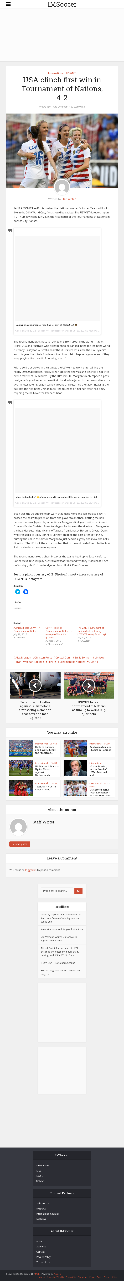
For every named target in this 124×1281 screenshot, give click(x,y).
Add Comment (60, 106)
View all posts (20, 844)
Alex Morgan (23, 657)
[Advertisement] (65, 35)
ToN (50, 662)
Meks (38, 1273)
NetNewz (41, 1219)
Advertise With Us (55, 1277)
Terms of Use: (111, 1277)
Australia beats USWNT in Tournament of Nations (27, 629)
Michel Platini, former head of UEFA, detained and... (98, 771)
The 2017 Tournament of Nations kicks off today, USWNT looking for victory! (92, 631)
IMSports (41, 1208)
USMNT (53, 763)
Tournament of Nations (70, 662)
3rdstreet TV (42, 1203)
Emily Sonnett (83, 657)
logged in (30, 870)
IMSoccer (62, 4)
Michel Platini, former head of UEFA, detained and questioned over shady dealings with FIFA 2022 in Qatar (60, 952)
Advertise (41, 1246)
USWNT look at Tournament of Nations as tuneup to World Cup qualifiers (59, 632)
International (56, 73)
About (39, 1241)
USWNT (71, 73)
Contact (40, 1251)
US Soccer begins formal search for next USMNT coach (100, 792)
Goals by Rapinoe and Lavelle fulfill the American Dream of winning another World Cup (61, 918)
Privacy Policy (43, 1256)
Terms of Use (43, 1262)
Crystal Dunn (63, 657)
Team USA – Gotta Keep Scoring (45, 788)
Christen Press (43, 657)
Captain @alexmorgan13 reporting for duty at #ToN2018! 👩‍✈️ (46, 325)
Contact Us (71, 1277)
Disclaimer (83, 1277)
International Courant (47, 1213)
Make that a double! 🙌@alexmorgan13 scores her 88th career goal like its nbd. (56, 497)
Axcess (57, 1273)
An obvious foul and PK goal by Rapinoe (100, 748)
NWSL (39, 1175)
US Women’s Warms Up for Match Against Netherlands (47, 771)
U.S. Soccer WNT (42, 330)
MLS (106, 783)
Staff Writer (80, 106)
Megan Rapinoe (34, 662)
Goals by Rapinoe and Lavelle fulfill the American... (45, 749)
